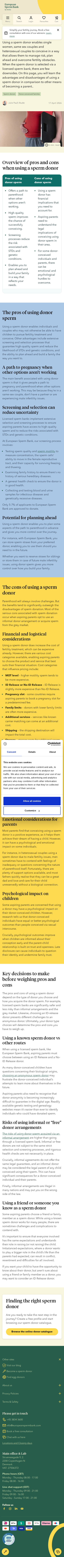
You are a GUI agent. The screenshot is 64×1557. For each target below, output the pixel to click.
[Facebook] (4, 1508)
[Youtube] (22, 1508)
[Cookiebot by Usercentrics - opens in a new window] (48, 744)
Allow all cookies (32, 801)
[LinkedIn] (16, 1508)
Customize (30, 810)
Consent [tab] (11, 752)
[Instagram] (10, 1508)
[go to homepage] (12, 7)
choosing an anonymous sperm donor (25, 1075)
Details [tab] (32, 752)
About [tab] (52, 752)
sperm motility (46, 451)
